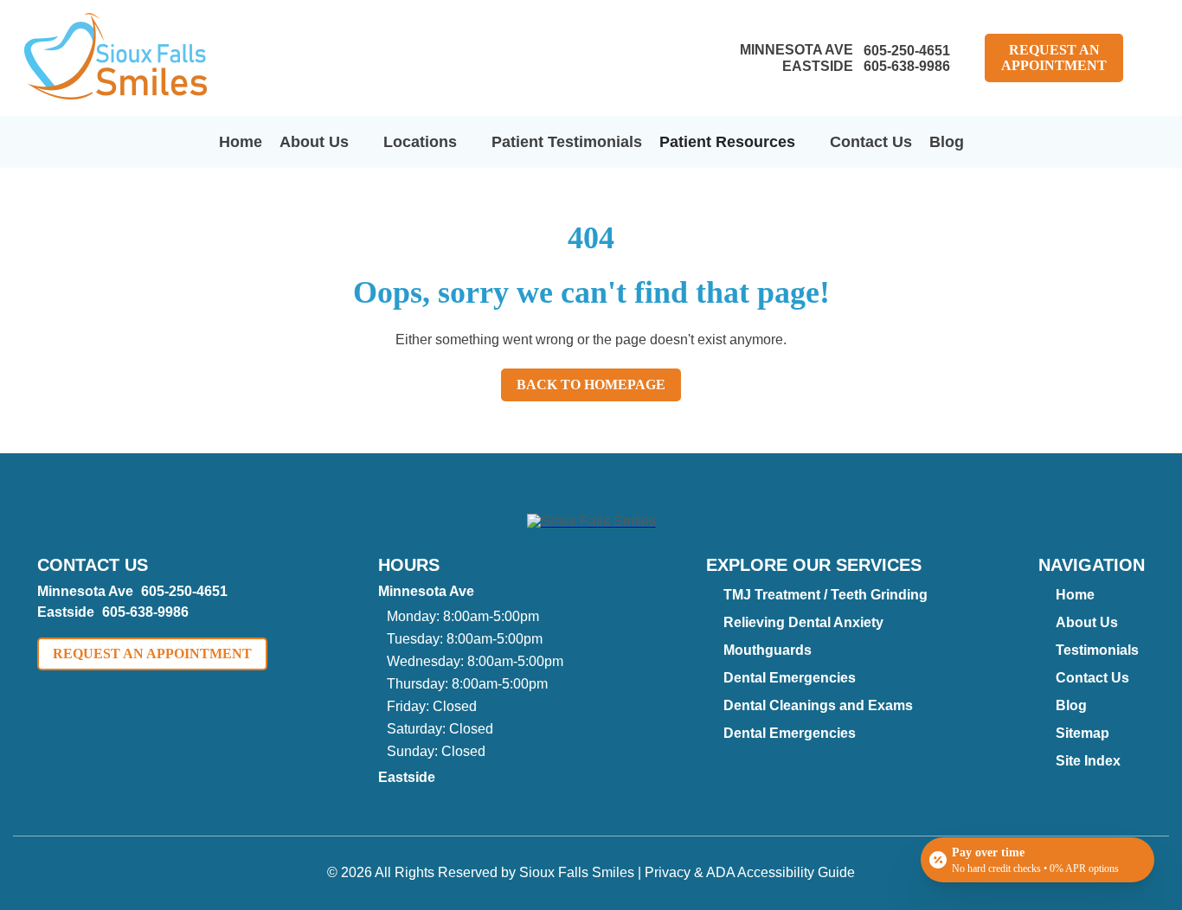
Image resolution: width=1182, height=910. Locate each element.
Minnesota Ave (796, 49)
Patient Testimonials (566, 142)
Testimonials (1097, 650)
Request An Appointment (1054, 57)
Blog (946, 142)
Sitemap (1082, 733)
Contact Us (871, 142)
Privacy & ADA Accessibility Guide (750, 872)
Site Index (1088, 760)
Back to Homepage (591, 384)
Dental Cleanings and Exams (818, 705)
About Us (314, 142)
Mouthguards (767, 650)
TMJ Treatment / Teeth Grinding (825, 594)
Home (240, 142)
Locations (420, 142)
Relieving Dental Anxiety (803, 622)
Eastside (817, 66)
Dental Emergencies (789, 677)
